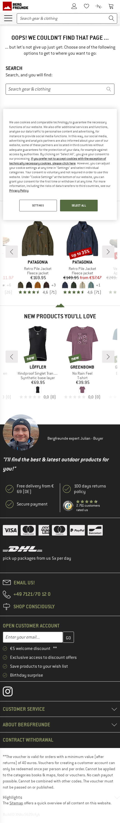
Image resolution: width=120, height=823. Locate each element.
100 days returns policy (90, 488)
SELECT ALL (79, 205)
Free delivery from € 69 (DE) (35, 488)
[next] (108, 252)
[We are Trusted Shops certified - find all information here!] (68, 506)
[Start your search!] (111, 18)
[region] (60, 164)
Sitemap (16, 803)
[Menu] (8, 17)
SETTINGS (38, 205)
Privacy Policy (18, 190)
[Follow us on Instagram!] (12, 692)
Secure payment (32, 504)
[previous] (12, 252)
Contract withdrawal (28, 740)
